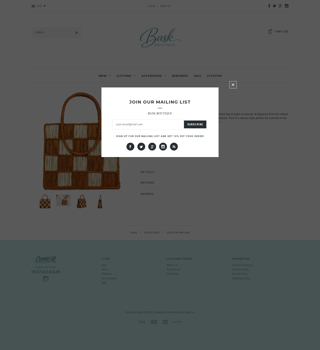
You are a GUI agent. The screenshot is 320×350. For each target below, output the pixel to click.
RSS (174, 147)
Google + (152, 147)
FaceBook (130, 147)
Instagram (163, 147)
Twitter (141, 147)
